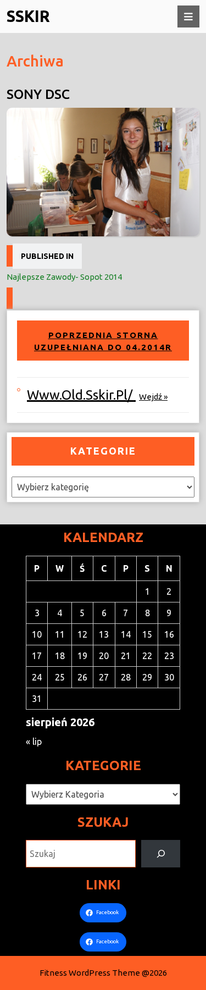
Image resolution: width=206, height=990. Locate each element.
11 (60, 634)
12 (82, 634)
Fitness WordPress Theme (90, 972)
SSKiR (28, 16)
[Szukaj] (160, 853)
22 (147, 656)
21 (126, 656)
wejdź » (153, 396)
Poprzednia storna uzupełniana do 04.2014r (103, 341)
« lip (34, 741)
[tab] (188, 16)
